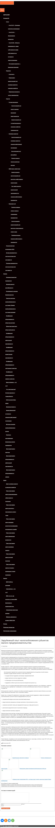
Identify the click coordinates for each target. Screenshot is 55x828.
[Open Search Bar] (0, 6)
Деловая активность (11, 406)
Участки (8, 98)
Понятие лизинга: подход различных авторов (15, 162)
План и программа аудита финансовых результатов (10, 536)
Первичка (8, 70)
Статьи (5, 624)
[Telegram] (9, 820)
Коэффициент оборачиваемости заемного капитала (9, 375)
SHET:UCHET (6, 14)
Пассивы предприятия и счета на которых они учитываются (11, 267)
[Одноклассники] (5, 820)
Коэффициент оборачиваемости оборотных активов (10, 319)
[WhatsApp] (12, 820)
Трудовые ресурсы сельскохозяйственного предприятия (16, 239)
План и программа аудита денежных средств (10, 547)
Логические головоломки (9, 631)
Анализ (5, 273)
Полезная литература (8, 627)
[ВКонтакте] (2, 820)
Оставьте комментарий (12, 783)
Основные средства (13, 133)
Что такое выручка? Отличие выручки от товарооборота (10, 393)
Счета (7, 21)
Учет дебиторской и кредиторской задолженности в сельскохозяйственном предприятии (16, 193)
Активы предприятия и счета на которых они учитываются (11, 256)
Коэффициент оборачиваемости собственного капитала (11, 365)
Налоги (5, 578)
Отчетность (11, 74)
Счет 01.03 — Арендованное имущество (11, 36)
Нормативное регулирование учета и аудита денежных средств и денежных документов (21, 786)
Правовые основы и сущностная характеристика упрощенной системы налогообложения (21, 784)
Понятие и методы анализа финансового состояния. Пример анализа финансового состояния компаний (10, 305)
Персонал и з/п (12, 203)
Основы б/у (6, 18)
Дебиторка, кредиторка (14, 168)
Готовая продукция (13, 102)
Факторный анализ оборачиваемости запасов (10, 473)
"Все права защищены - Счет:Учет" (10, 826)
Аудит (4, 480)
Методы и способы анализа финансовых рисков (10, 428)
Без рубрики (4, 783)
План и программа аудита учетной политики (10, 557)
